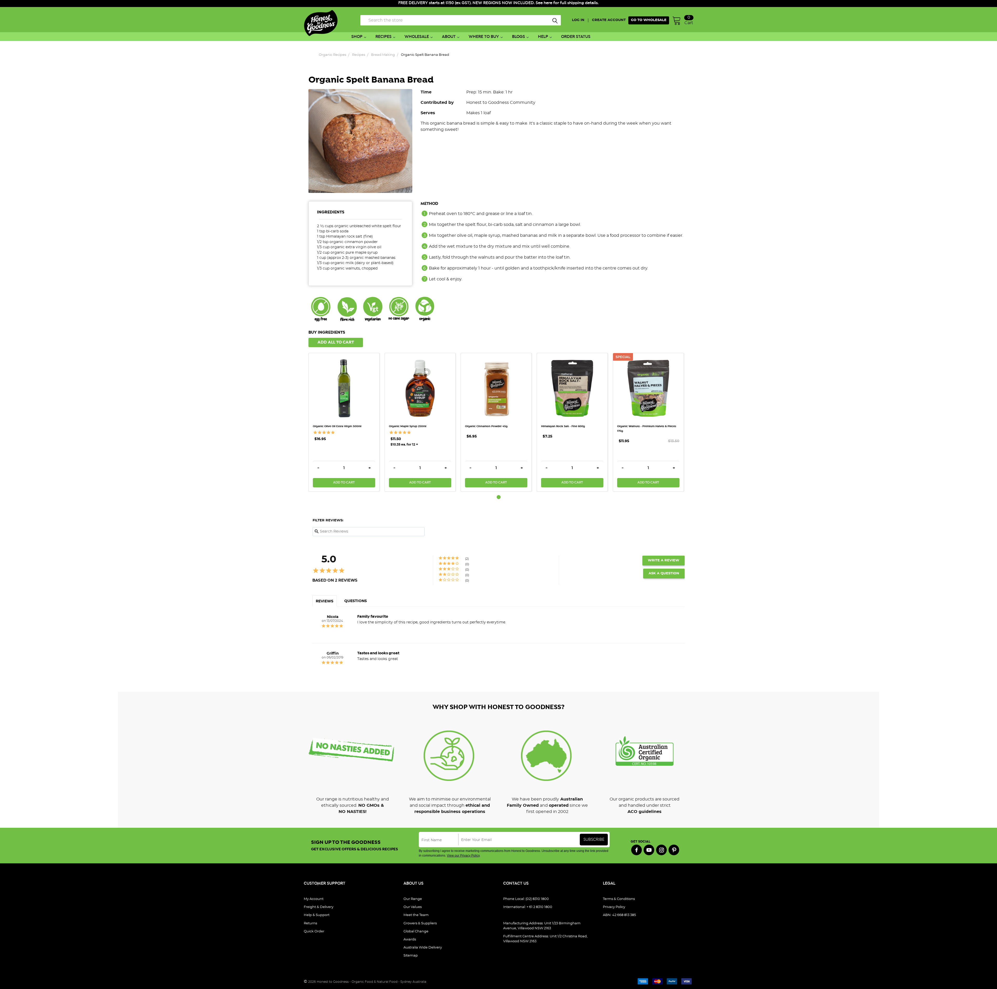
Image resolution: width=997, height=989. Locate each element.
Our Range (412, 899)
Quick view (344, 363)
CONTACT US (516, 883)
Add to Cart (344, 482)
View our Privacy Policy (463, 855)
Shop (356, 36)
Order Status (575, 36)
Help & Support (316, 915)
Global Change (415, 931)
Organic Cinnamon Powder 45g (486, 426)
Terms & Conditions (619, 899)
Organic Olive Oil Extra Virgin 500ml (337, 426)
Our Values (412, 907)
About (449, 36)
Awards (409, 939)
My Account (314, 899)
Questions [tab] (355, 601)
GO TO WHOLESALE (648, 20)
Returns (310, 923)
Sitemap (410, 955)
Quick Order (314, 931)
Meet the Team (416, 915)
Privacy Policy (614, 907)
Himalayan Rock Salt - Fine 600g (563, 426)
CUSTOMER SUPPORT (324, 883)
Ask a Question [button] (664, 573)
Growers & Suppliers (420, 923)
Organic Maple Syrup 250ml (407, 426)
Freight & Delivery (318, 907)
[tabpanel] (346, 422)
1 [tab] (499, 497)
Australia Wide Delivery (422, 947)
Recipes (383, 36)
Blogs (518, 36)
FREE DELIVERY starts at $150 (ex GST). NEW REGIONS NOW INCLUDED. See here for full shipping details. (498, 3)
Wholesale (417, 36)
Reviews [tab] (324, 601)
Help (543, 36)
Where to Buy (484, 36)
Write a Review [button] (663, 560)
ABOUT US (413, 883)
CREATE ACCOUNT (609, 20)
